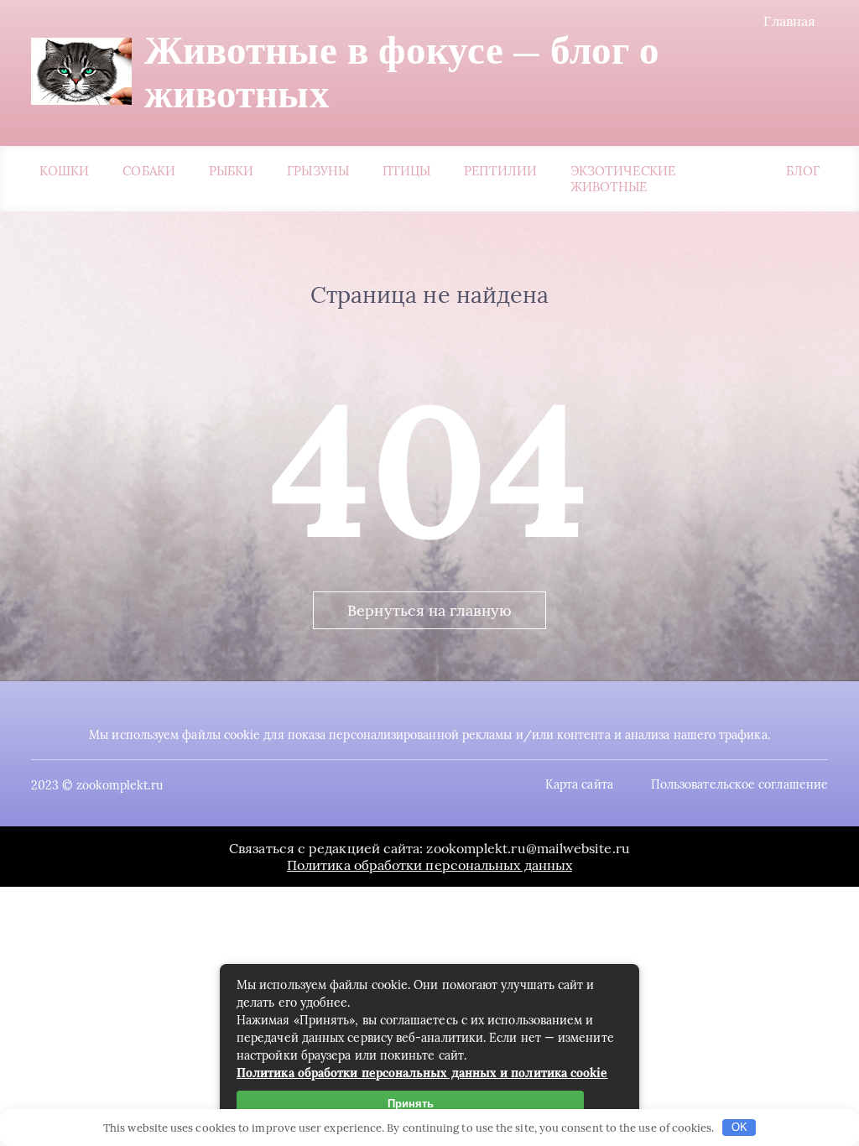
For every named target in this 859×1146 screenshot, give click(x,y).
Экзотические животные (622, 179)
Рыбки (231, 171)
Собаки (148, 171)
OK (739, 1127)
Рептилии (500, 171)
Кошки (64, 171)
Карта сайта (579, 784)
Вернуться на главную (429, 610)
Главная (789, 21)
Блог (803, 171)
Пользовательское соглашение (739, 784)
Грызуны (318, 171)
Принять (411, 1103)
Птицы (406, 171)
